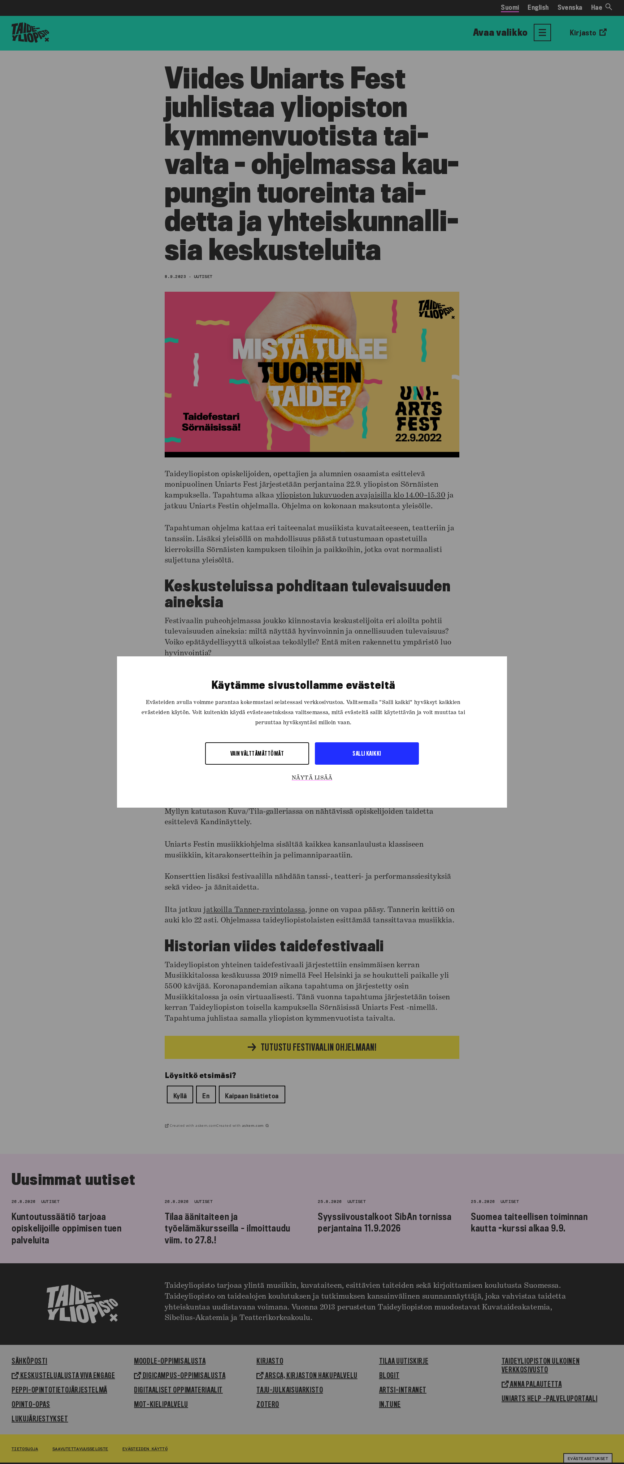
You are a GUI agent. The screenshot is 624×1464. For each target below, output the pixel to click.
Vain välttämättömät (257, 753)
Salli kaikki (366, 753)
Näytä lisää (312, 778)
